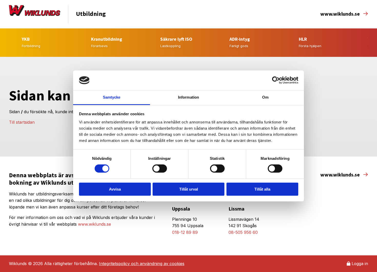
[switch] (159, 168)
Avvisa (115, 189)
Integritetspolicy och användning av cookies (141, 263)
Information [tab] (188, 97)
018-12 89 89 (185, 232)
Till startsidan (22, 122)
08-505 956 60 (243, 232)
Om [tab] (265, 97)
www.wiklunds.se (340, 14)
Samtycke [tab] (112, 97)
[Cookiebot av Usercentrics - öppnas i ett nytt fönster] (275, 80)
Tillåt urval (188, 189)
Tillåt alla (262, 189)
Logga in (359, 263)
